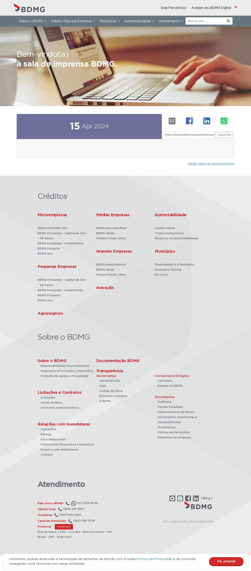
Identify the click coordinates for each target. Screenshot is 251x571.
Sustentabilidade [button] (138, 21)
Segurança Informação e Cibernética (67, 371)
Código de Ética (110, 391)
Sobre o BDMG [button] (31, 21)
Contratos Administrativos (60, 408)
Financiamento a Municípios (175, 264)
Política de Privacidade (154, 559)
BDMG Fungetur (49, 248)
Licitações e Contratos (59, 393)
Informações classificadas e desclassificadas (177, 420)
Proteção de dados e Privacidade (64, 376)
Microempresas (52, 215)
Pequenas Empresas (57, 267)
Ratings (46, 434)
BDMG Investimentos (111, 264)
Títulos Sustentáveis (169, 233)
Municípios (165, 251)
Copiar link (224, 135)
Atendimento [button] (170, 21)
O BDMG (105, 401)
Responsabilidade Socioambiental (65, 366)
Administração (109, 380)
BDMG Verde (105, 233)
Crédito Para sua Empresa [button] (72, 21)
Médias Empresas (113, 215)
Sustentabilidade (171, 215)
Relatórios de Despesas (174, 437)
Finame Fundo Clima (111, 238)
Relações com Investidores (64, 424)
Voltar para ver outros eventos (211, 163)
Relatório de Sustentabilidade (176, 238)
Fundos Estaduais (170, 407)
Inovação (105, 288)
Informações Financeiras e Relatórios (67, 444)
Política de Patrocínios (174, 432)
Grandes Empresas (114, 251)
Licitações (48, 397)
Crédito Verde (165, 228)
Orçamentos (167, 427)
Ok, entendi (226, 561)
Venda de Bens (51, 402)
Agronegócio (50, 313)
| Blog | (206, 498)
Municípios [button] (108, 21)
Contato (47, 455)
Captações (48, 429)
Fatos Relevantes (53, 439)
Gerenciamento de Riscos (176, 412)
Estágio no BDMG (170, 386)
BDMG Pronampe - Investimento (61, 243)
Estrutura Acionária (113, 396)
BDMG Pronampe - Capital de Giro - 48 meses (62, 236)
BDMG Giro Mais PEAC (111, 228)
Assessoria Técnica (168, 269)
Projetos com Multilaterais (59, 449)
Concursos (165, 380)
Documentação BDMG (117, 361)
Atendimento (63, 527)
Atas (102, 386)
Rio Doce (161, 275)
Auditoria (164, 402)
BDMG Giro (45, 253)
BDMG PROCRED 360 (52, 228)
